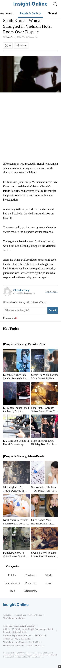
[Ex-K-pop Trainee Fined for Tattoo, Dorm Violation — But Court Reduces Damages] (16, 397)
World (48, 575)
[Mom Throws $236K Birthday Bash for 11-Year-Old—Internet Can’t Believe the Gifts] (44, 430)
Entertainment (12, 583)
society (22, 302)
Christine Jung (9, 37)
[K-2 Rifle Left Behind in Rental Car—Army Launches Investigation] (16, 430)
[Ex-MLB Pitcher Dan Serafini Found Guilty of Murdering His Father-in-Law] (16, 364)
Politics (12, 575)
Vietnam (43, 302)
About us (7, 615)
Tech (12, 590)
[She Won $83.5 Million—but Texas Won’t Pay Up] (44, 476)
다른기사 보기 (51, 291)
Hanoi (6, 302)
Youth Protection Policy (14, 618)
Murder (14, 302)
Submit (53, 310)
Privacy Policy (35, 615)
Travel (52, 13)
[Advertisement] (30, 127)
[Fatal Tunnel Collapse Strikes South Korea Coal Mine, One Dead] (44, 397)
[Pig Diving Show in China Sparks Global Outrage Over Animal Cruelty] (16, 542)
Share (23, 45)
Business (31, 575)
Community (30, 590)
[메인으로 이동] (30, 6)
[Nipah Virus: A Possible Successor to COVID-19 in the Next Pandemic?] (16, 509)
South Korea (33, 302)
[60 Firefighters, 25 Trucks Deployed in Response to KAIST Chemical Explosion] (16, 476)
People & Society (30, 13)
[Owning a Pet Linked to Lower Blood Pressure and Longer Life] (44, 542)
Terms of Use (20, 615)
